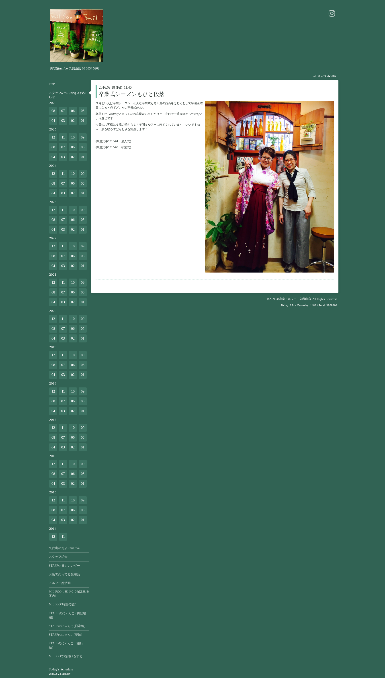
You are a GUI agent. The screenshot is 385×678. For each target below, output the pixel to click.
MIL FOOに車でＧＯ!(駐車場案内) (69, 593)
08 (53, 111)
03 (63, 120)
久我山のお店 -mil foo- (64, 548)
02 (73, 120)
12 (53, 137)
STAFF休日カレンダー (64, 565)
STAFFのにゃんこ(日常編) (67, 626)
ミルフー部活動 (60, 583)
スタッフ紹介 (58, 556)
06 (73, 111)
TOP (52, 84)
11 (63, 137)
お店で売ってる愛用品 (64, 574)
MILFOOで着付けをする (66, 656)
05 (82, 111)
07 (63, 111)
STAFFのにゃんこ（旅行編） (66, 645)
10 (73, 137)
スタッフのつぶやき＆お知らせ (67, 95)
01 (82, 120)
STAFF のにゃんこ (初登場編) (67, 615)
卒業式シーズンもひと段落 (131, 94)
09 (82, 137)
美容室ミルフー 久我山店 (293, 299)
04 (53, 120)
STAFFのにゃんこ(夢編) (65, 634)
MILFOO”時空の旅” (62, 604)
